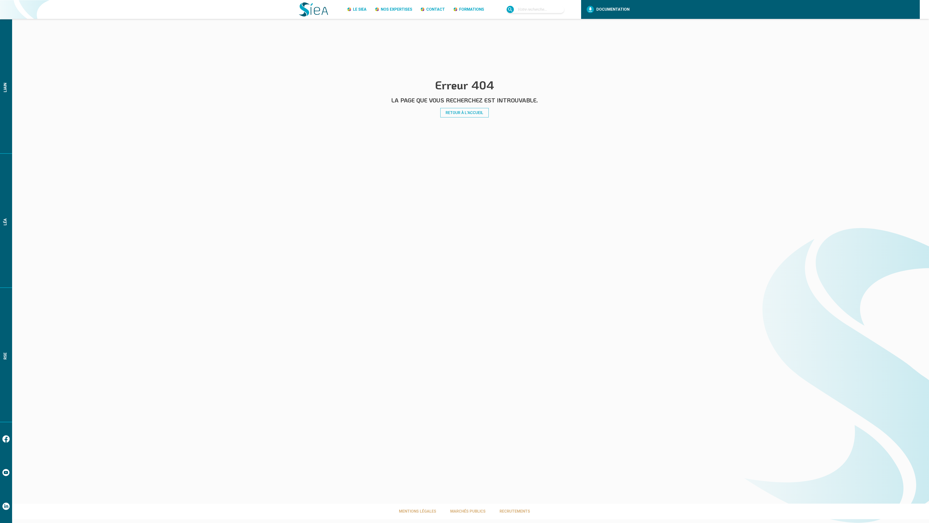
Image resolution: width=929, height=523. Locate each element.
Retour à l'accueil (464, 112)
